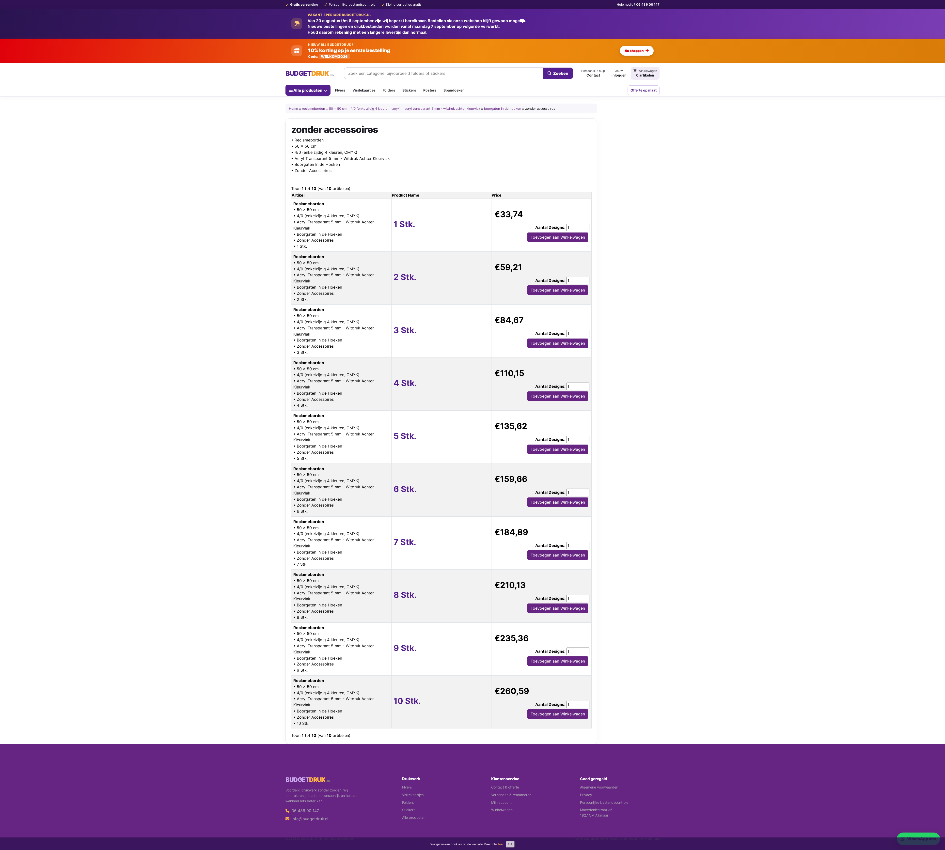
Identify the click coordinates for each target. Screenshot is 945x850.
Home (293, 108)
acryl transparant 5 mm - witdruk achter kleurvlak (442, 108)
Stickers (409, 90)
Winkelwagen (502, 810)
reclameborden (313, 108)
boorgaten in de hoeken (502, 108)
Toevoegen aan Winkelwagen (558, 237)
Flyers (340, 90)
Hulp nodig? (638, 4)
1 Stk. (404, 224)
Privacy (586, 795)
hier (501, 844)
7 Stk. (405, 542)
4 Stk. (405, 383)
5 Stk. (405, 436)
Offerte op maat (643, 90)
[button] (934, 826)
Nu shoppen (634, 51)
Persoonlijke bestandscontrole (604, 802)
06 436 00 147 (304, 810)
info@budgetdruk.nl (309, 818)
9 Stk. (405, 648)
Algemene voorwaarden (599, 787)
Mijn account (501, 802)
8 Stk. (405, 595)
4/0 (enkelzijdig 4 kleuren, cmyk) (375, 108)
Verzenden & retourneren (511, 795)
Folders (389, 90)
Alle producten (308, 90)
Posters (429, 90)
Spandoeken (454, 90)
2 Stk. (405, 277)
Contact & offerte (505, 787)
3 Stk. (405, 330)
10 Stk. (407, 701)
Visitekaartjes (364, 90)
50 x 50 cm (337, 108)
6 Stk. (405, 489)
